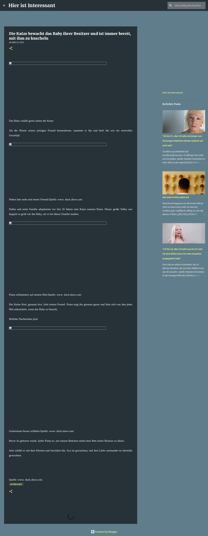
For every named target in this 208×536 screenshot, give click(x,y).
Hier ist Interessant (32, 5)
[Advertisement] (152, 131)
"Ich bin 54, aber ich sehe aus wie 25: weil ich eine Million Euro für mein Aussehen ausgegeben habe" (182, 254)
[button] (11, 48)
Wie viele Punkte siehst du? (175, 197)
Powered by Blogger (106, 531)
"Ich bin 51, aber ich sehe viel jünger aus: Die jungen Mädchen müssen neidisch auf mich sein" (182, 141)
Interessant (16, 484)
